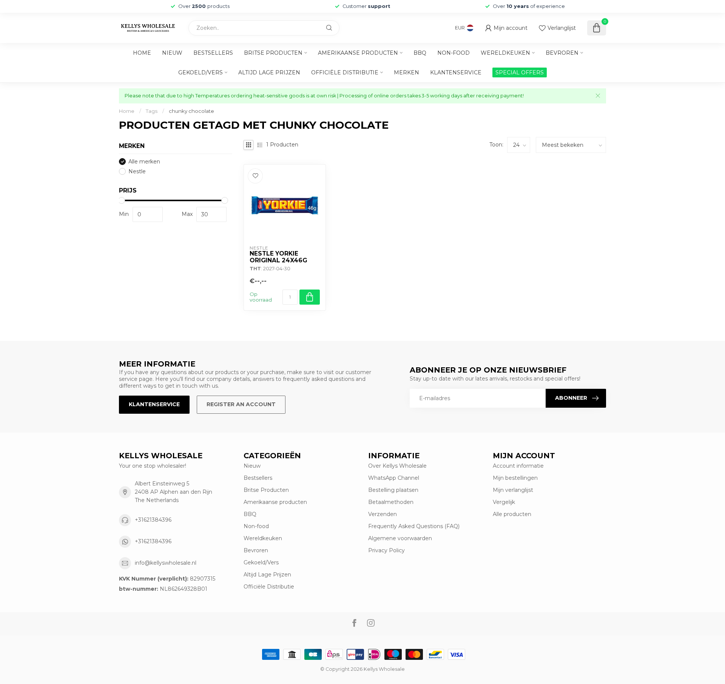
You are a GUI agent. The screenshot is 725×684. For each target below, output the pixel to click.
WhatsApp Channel (393, 477)
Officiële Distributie (344, 72)
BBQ (419, 52)
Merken (406, 72)
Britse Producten (273, 52)
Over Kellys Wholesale (397, 465)
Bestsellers (213, 52)
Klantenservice (455, 72)
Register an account (241, 404)
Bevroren (562, 52)
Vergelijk (504, 502)
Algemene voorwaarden (400, 538)
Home (142, 52)
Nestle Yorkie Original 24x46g (278, 257)
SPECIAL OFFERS (519, 72)
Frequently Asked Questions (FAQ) (414, 526)
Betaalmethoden (390, 502)
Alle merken (144, 162)
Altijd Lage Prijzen (269, 72)
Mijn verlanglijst (513, 490)
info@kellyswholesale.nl (165, 562)
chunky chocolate (191, 111)
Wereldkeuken (505, 52)
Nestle (137, 171)
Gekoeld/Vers (200, 72)
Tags (151, 111)
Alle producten (512, 514)
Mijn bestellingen (515, 477)
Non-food (453, 52)
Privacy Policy (386, 550)
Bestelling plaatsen (393, 490)
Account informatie (518, 465)
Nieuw (172, 52)
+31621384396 (153, 519)
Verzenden (382, 514)
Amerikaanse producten (358, 52)
